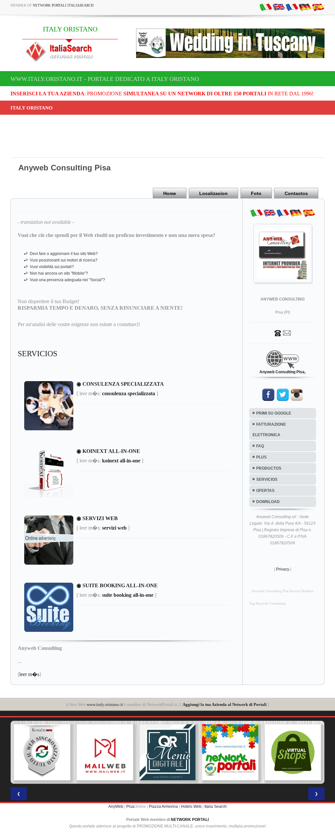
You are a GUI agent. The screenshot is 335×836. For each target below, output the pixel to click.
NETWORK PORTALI (190, 819)
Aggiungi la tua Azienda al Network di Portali (225, 704)
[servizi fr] (291, 7)
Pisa (130, 806)
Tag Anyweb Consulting (267, 603)
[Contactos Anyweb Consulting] (282, 332)
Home (169, 193)
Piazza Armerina (163, 806)
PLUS (261, 457)
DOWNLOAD (268, 501)
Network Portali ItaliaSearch (63, 5)
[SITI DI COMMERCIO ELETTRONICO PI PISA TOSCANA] (293, 752)
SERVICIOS (266, 479)
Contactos (296, 193)
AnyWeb (115, 806)
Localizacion (213, 193)
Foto (256, 193)
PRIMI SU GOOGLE (273, 413)
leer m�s (29, 674)
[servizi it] (265, 7)
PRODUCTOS (268, 468)
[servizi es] (318, 7)
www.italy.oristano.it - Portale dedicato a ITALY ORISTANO (104, 79)
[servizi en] (278, 7)
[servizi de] (304, 7)
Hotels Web (191, 806)
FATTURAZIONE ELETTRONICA (269, 429)
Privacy (282, 569)
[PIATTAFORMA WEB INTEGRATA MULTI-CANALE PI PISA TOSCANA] (42, 752)
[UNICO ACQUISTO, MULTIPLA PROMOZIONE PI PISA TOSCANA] (230, 752)
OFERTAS (265, 490)
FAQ (260, 446)
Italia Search (215, 806)
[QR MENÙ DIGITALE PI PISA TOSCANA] (167, 752)
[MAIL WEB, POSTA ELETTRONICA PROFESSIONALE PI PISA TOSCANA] (105, 752)
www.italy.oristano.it (105, 704)
